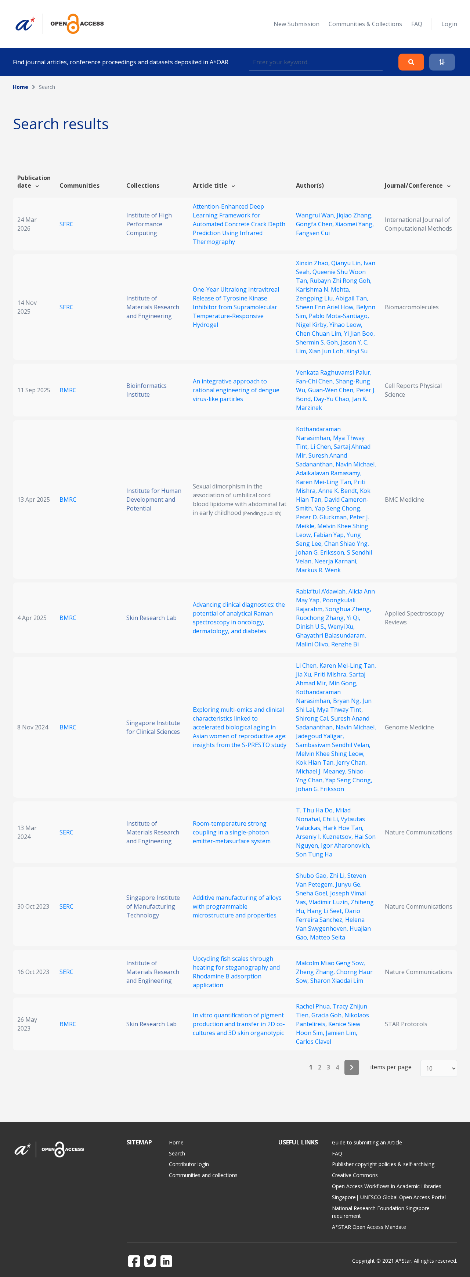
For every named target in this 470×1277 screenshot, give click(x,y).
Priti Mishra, (331, 674)
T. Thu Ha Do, (316, 810)
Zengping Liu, (316, 298)
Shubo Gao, (312, 876)
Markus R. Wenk (318, 570)
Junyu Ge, (349, 884)
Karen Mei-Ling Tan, (325, 482)
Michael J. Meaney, (322, 771)
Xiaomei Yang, (354, 224)
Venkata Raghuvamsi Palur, (334, 372)
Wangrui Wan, (316, 215)
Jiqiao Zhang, (355, 215)
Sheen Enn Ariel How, (326, 307)
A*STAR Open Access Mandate (369, 1226)
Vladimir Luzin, (330, 902)
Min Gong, (343, 683)
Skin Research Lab (151, 618)
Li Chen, (322, 447)
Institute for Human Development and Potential (153, 499)
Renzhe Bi (345, 644)
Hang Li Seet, (326, 911)
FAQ (416, 24)
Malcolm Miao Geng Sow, (330, 963)
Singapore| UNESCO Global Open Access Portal (389, 1197)
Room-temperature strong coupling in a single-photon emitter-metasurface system (232, 832)
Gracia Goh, (327, 1015)
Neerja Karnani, (336, 561)
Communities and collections (203, 1175)
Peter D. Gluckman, (323, 517)
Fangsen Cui (313, 233)
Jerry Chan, (351, 762)
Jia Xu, (305, 674)
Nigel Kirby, (312, 325)
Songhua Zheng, (348, 609)
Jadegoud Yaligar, (320, 736)
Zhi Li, (338, 876)
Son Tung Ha (314, 854)
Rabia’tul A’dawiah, (322, 591)
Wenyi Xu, (341, 627)
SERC (66, 224)
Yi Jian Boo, (359, 333)
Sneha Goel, (313, 893)
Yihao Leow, (345, 325)
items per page (391, 1067)
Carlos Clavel (313, 1042)
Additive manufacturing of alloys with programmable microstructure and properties (237, 906)
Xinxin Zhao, (313, 263)
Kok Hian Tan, (316, 762)
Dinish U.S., (312, 627)
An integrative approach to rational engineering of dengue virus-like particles (236, 390)
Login (449, 24)
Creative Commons (355, 1175)
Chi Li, (332, 819)
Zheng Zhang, (316, 972)
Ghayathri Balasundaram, (331, 635)
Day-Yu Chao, (333, 399)
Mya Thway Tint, (340, 710)
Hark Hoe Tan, (343, 828)
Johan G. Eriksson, (321, 552)
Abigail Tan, (352, 298)
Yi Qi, (353, 618)
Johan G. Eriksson (320, 789)
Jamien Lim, (341, 1033)
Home (20, 86)
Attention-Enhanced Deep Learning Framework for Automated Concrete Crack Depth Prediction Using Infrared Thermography (239, 224)
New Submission (296, 24)
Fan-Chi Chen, (316, 381)
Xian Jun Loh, (327, 351)
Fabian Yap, (330, 535)
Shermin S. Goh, (318, 342)
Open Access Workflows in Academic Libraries (386, 1186)
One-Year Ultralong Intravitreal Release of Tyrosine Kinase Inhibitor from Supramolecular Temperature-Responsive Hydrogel (236, 307)
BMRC (67, 390)
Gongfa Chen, (315, 224)
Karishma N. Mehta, (323, 289)
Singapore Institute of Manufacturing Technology (153, 906)
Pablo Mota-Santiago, (339, 316)
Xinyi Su (357, 351)
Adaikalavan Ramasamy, (329, 473)
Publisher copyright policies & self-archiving (383, 1164)
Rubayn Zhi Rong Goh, (341, 281)
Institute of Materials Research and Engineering (152, 307)
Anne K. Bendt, (339, 491)
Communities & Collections (365, 24)
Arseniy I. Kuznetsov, (325, 837)
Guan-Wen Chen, (332, 390)
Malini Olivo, (313, 644)
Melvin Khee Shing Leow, (330, 754)
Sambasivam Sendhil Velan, (333, 745)
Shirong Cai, (313, 718)
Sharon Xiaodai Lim (336, 981)
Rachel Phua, (314, 1006)
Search (177, 1153)
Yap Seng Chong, (338, 508)
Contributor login (189, 1164)
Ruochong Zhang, (321, 618)
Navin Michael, (356, 464)
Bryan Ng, (347, 701)
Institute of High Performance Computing (149, 224)
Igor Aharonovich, (345, 845)
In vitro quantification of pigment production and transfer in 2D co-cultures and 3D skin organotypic (239, 1024)
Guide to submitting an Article (367, 1142)
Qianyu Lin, (347, 263)
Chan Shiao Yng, (346, 544)
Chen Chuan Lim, (320, 333)
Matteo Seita (327, 937)
